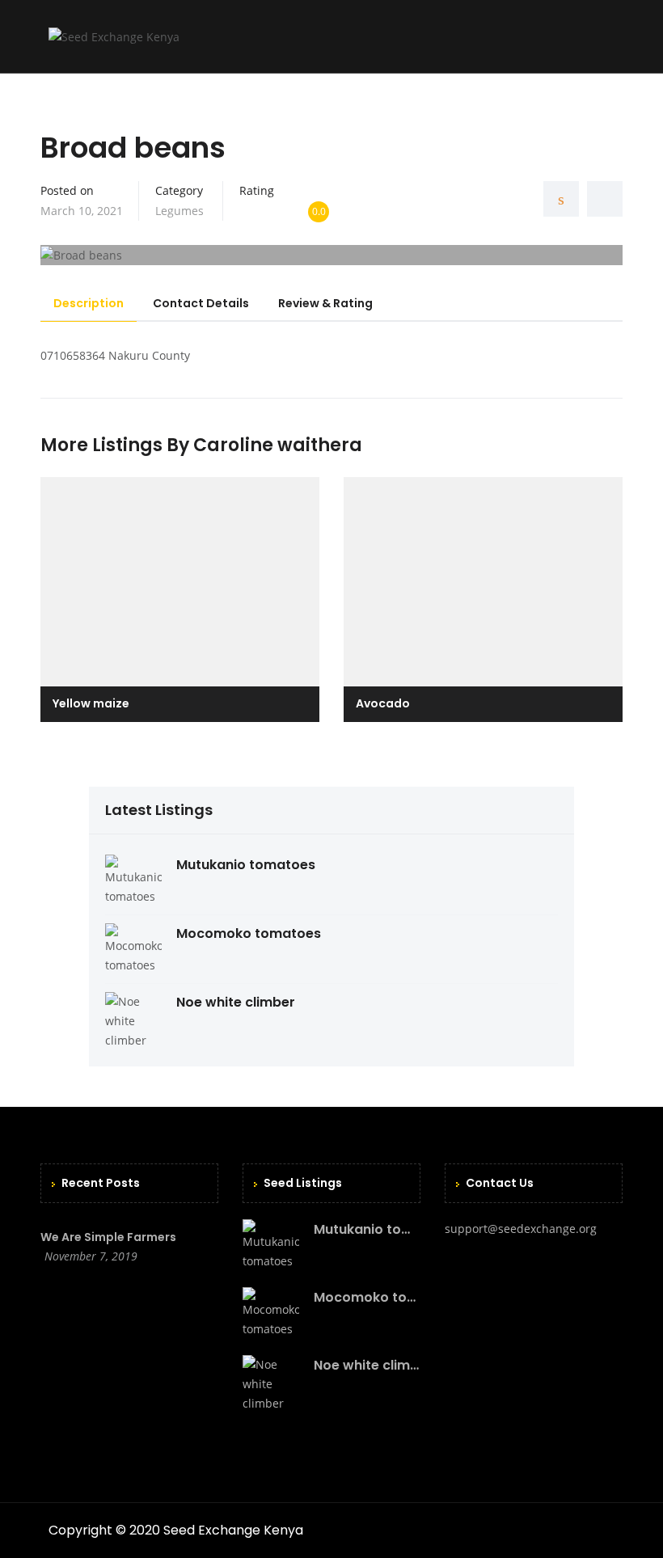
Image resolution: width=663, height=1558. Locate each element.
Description (88, 303)
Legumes (179, 210)
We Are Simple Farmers (108, 1237)
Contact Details (201, 303)
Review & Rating (325, 303)
